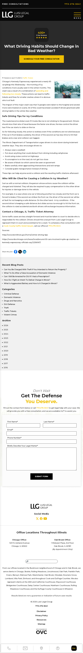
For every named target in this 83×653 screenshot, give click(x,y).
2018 (5, 359)
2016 (5, 368)
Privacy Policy (41, 616)
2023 (5, 338)
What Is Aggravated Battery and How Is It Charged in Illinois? (30, 283)
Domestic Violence (12, 297)
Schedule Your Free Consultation (41, 59)
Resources (41, 620)
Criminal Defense (11, 294)
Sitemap (41, 624)
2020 (5, 351)
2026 (5, 325)
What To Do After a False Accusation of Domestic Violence (29, 273)
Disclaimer (41, 611)
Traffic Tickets (28, 78)
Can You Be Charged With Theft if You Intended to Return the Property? (35, 269)
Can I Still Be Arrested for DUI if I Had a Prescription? (27, 276)
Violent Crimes (10, 315)
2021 (5, 347)
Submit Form (41, 476)
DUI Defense (9, 304)
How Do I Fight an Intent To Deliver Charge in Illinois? (27, 280)
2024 (5, 334)
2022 (5, 342)
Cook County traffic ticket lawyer (18, 226)
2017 (5, 363)
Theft (6, 308)
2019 (5, 355)
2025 (5, 330)
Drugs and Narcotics (13, 301)
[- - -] (77, 14)
